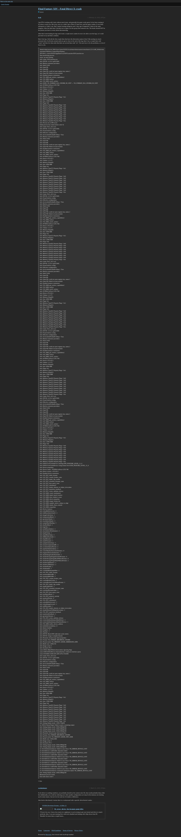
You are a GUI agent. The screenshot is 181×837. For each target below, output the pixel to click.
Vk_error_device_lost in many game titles (68, 809)
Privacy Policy (78, 830)
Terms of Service (68, 830)
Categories (47, 830)
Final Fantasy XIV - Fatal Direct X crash (60, 8)
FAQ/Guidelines (56, 830)
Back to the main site (6, 1)
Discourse (48, 834)
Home (40, 830)
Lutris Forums (5, 4)
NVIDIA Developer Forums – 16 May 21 (54, 805)
